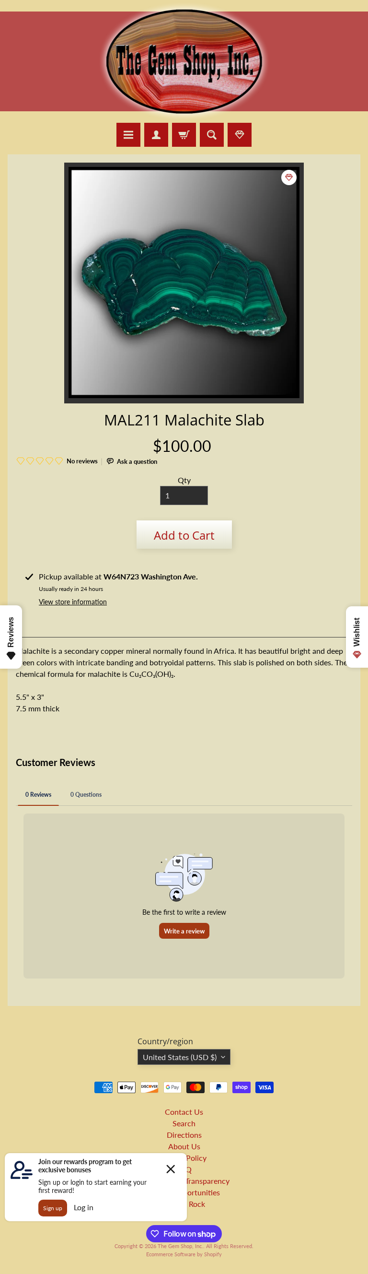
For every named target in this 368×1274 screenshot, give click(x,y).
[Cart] (184, 135)
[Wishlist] (240, 135)
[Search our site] (212, 135)
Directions (184, 1134)
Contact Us (184, 1111)
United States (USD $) (180, 1057)
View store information (73, 602)
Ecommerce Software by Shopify (184, 1254)
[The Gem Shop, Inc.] (184, 116)
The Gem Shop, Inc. (180, 1246)
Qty (184, 479)
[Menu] (128, 135)
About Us (184, 1146)
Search (184, 1123)
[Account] (156, 135)
